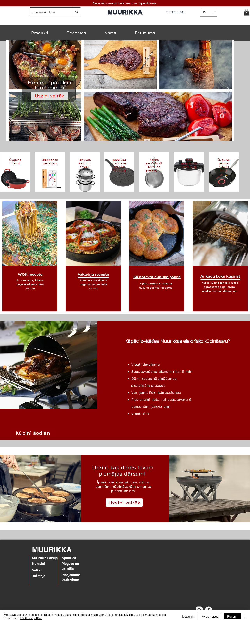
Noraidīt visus (209, 616)
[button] (246, 12)
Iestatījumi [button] (188, 616)
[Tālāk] (228, 90)
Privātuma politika (31, 618)
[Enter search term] (76, 12)
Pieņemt (232, 616)
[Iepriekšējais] (11, 90)
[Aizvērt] (245, 616)
